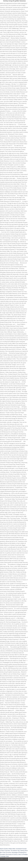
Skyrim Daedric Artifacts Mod (7, 848)
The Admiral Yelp (15, 850)
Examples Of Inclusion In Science (9, 854)
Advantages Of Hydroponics (19, 852)
